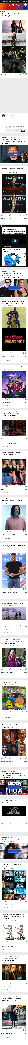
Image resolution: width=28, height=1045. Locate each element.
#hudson (3, 594)
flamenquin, (6, 645)
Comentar (23, 130)
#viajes (8, 904)
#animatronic (4, 946)
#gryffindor (4, 536)
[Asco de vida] (1, 1)
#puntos (3, 534)
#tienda (9, 715)
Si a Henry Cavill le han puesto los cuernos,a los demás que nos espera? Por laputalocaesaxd (13, 641)
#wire (13, 629)
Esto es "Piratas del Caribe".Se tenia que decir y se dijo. (13, 15)
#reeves (9, 536)
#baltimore (8, 629)
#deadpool (13, 356)
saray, (5, 369)
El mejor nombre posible (9, 682)
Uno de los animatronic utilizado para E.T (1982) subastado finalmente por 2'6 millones (13, 916)
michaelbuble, (7, 457)
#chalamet (15, 443)
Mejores (9, 7)
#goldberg (10, 1034)
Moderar (20, 7)
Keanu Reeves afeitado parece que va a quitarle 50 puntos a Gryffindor (13, 500)
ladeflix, (6, 18)
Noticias (4, 7)
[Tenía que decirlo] (27, 1)
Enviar (25, 7)
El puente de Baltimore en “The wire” (13, 603)
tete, (5, 1003)
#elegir (3, 489)
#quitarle (8, 534)
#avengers (8, 402)
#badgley (15, 1034)
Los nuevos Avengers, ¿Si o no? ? (12, 367)
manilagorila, (7, 684)
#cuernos (3, 672)
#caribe (8, 77)
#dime (8, 827)
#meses (8, 356)
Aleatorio (15, 7)
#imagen (8, 1033)
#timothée (3, 443)
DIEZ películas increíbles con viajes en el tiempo (13, 865)
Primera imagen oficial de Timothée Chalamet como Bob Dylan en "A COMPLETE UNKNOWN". (13, 413)
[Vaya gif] (24, 1)
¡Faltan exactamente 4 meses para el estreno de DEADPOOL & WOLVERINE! (13, 302)
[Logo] (14, 4)
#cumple (3, 986)
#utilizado (9, 945)
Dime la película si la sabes (10, 800)
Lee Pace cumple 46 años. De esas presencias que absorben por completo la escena (12, 958)
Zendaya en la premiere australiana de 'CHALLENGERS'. (13, 169)
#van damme (14, 715)
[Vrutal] (10, 1)
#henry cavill (10, 672)
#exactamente (4, 357)
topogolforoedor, (8, 503)
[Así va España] (15, 1)
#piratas (3, 77)
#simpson (3, 715)
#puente (3, 629)
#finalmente (15, 945)
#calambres (14, 592)
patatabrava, (7, 417)
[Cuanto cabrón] (18, 1)
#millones (3, 945)
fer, (4, 305)
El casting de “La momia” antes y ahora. (14, 725)
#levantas (8, 592)
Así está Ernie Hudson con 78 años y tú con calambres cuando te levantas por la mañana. (14, 547)
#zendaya (3, 218)
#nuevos (3, 402)
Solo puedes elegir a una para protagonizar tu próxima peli (11, 453)
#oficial (8, 442)
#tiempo (3, 904)
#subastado (11, 946)
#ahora (16, 761)
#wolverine (11, 357)
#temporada (4, 1034)
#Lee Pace (8, 986)
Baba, (5, 802)
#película (3, 827)
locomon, (6, 727)
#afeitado (13, 534)
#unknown (13, 442)
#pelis (11, 904)
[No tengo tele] (21, 1)
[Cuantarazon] (4, 1)
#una (6, 489)
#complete (9, 443)
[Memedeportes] (13, 1)
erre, (5, 551)
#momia (12, 761)
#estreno (3, 356)
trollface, (6, 962)
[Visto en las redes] (7, 1)
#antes (3, 761)
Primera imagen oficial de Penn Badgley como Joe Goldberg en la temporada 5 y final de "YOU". (12, 998)
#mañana (3, 592)
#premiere (9, 218)
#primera (3, 442)
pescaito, (6, 172)
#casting (7, 761)
